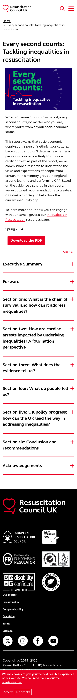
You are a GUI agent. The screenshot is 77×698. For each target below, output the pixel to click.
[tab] (38, 264)
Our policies (9, 594)
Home (7, 21)
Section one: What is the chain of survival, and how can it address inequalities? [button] (35, 305)
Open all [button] (68, 251)
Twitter (8, 641)
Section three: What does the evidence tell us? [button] (32, 368)
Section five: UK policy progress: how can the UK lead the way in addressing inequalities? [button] (35, 418)
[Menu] (70, 8)
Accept (8, 692)
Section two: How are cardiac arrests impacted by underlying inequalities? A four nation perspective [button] (33, 338)
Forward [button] (11, 281)
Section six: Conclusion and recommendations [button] (30, 445)
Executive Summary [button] (22, 264)
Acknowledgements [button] (22, 465)
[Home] (15, 8)
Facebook (38, 641)
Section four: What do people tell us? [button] (35, 391)
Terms (6, 623)
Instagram (23, 641)
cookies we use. (12, 682)
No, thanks (23, 692)
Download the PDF (26, 240)
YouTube (53, 641)
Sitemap (8, 630)
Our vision (9, 616)
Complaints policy (13, 609)
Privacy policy (11, 602)
